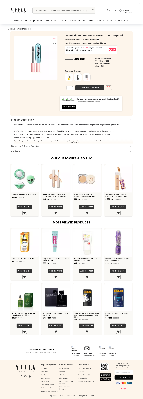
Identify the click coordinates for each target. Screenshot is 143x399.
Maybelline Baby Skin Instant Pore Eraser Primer (55, 259)
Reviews (15, 151)
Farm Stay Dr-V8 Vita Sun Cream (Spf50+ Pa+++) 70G (86, 259)
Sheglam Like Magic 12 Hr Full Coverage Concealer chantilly (54, 195)
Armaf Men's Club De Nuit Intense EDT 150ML (55, 314)
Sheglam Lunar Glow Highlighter (24, 194)
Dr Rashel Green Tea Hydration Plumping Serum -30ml (23, 314)
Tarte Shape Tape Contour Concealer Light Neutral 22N (116, 195)
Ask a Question (69, 107)
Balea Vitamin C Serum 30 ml (23, 258)
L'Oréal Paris (106, 58)
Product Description (22, 119)
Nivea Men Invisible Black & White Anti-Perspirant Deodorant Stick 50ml (86, 315)
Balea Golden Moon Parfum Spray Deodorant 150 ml (118, 259)
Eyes (19, 29)
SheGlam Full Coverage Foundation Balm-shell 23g (84, 195)
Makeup (11, 29)
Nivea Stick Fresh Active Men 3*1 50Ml (117, 314)
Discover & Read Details (25, 146)
